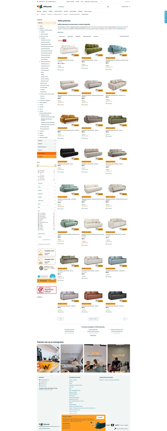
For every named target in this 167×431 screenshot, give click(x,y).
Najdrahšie (78, 36)
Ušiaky (42, 74)
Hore (61, 318)
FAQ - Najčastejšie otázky (74, 390)
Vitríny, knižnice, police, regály (47, 94)
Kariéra (70, 402)
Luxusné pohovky (45, 70)
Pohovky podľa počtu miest (47, 46)
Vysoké (47, 226)
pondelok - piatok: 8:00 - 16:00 (48, 389)
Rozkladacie (47, 216)
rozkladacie (120, 28)
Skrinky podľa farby (44, 128)
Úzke (47, 220)
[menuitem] (39, 11)
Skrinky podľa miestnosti (45, 113)
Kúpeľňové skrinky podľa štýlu (47, 122)
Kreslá (42, 72)
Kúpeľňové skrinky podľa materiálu (46, 119)
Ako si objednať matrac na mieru (76, 401)
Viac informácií (66, 423)
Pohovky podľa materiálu (46, 53)
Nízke (47, 228)
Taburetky (42, 98)
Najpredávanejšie (87, 36)
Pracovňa (42, 131)
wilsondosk (43, 386)
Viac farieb (47, 179)
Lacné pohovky (44, 59)
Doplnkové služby (73, 394)
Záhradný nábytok (44, 137)
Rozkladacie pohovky (45, 40)
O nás (82, 1)
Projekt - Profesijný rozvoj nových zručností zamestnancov (82, 408)
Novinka (47, 172)
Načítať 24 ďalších (93, 318)
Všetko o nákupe (70, 1)
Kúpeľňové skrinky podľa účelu (48, 124)
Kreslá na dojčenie (45, 78)
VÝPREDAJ (40, 156)
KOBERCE (40, 143)
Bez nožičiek (47, 214)
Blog (70, 388)
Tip (47, 173)
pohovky (62, 26)
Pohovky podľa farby (45, 55)
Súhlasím (100, 417)
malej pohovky (112, 26)
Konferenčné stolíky (44, 85)
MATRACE (40, 140)
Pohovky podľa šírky (45, 48)
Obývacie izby (43, 91)
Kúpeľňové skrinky (45, 115)
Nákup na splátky (73, 411)
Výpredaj (47, 176)
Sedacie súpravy (44, 34)
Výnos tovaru (72, 395)
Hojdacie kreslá (44, 76)
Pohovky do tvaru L (45, 63)
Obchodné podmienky (74, 397)
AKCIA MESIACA (41, 153)
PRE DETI (40, 150)
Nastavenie (66, 427)
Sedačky (43, 32)
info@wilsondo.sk (45, 379)
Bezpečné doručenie (73, 399)
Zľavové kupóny (72, 404)
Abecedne (96, 36)
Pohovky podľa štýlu (45, 57)
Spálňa (41, 26)
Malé (47, 223)
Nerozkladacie (47, 217)
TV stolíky (42, 89)
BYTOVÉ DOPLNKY (42, 147)
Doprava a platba (73, 392)
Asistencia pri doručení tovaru (76, 406)
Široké (47, 219)
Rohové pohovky (44, 68)
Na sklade (47, 170)
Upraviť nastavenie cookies (44, 428)
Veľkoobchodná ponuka (74, 409)
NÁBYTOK (40, 23)
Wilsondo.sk (43, 383)
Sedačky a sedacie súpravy (46, 30)
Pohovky (43, 38)
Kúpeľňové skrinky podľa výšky (48, 116)
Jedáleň (41, 133)
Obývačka (42, 28)
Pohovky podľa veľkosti (46, 44)
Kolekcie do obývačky (45, 100)
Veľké (47, 225)
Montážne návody (73, 413)
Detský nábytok (43, 102)
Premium (47, 175)
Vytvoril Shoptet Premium (122, 428)
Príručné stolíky (43, 87)
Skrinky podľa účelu (44, 126)
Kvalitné (47, 229)
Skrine (41, 109)
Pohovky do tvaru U (45, 66)
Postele (41, 104)
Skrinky (41, 111)
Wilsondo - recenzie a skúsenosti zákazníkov (109, 379)
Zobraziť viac (93, 335)
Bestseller (47, 178)
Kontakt (77, 1)
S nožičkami (47, 213)
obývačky (73, 26)
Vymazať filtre (46, 239)
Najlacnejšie (70, 36)
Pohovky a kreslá (44, 36)
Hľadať (108, 6)
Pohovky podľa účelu (45, 61)
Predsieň (42, 135)
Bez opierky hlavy (47, 222)
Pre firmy (71, 386)
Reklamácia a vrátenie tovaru (91, 1)
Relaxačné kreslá (44, 81)
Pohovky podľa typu (45, 42)
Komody (42, 96)
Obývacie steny (43, 83)
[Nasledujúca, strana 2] (125, 319)
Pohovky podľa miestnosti (46, 50)
